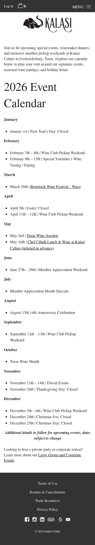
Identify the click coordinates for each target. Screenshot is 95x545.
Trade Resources (47, 500)
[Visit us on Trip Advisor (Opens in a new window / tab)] (51, 520)
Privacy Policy (47, 509)
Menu (78, 6)
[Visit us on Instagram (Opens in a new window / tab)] (34, 520)
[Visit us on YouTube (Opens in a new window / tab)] (68, 520)
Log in (8, 6)
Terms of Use (47, 483)
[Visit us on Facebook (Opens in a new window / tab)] (27, 520)
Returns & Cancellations (47, 492)
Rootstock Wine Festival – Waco (55, 186)
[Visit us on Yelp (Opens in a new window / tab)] (60, 520)
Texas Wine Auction (42, 235)
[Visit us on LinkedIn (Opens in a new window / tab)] (42, 520)
